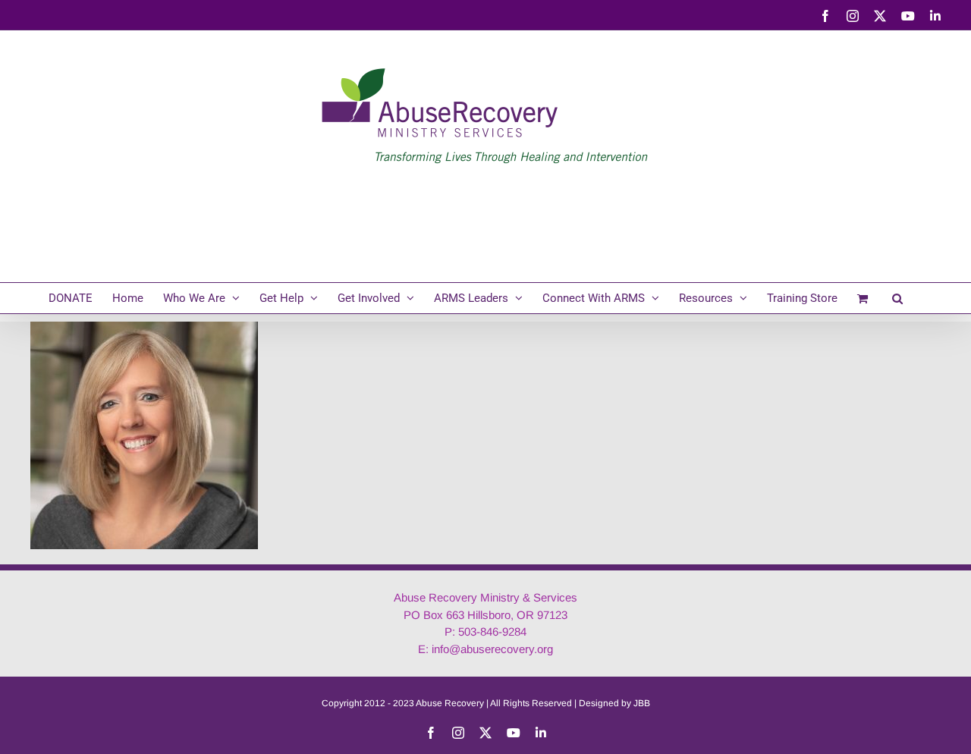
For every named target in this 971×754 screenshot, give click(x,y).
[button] (897, 298)
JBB (641, 703)
